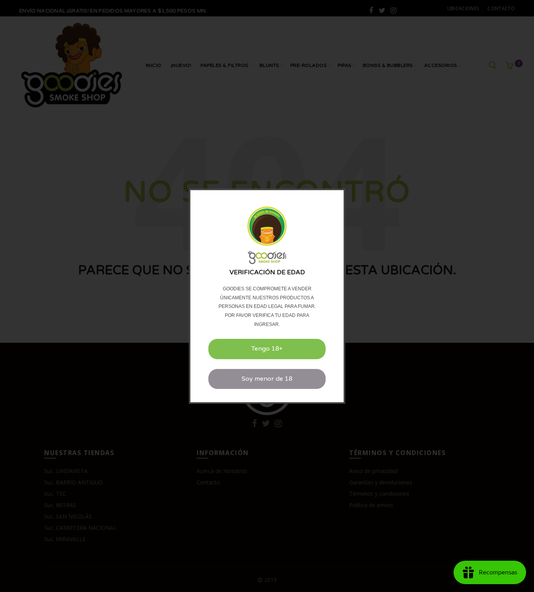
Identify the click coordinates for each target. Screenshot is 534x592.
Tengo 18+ (267, 349)
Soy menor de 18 (267, 379)
